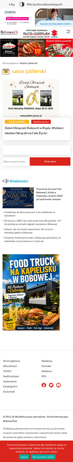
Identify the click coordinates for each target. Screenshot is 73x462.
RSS (44, 376)
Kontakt (46, 365)
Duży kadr (9, 391)
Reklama (47, 371)
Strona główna (10, 63)
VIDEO (7, 371)
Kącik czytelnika (17, 121)
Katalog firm (10, 386)
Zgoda (24, 457)
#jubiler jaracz (41, 121)
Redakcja (47, 360)
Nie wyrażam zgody (43, 457)
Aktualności (10, 365)
